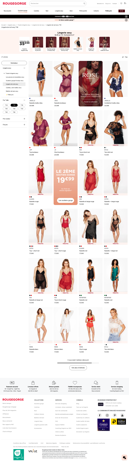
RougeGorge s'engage (9, 407)
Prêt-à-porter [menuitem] (83, 11)
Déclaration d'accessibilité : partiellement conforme (89, 443)
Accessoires (38, 428)
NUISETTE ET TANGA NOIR (36, 300)
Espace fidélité (59, 424)
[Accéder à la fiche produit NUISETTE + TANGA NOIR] (116, 227)
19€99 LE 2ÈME (22, 12)
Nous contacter (7, 421)
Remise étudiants (60, 435)
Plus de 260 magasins (9, 410)
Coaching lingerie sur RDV (63, 428)
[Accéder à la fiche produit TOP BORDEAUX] (41, 128)
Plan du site (65, 446)
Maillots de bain (39, 417)
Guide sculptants (81, 424)
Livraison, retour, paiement (63, 407)
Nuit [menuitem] (47, 11)
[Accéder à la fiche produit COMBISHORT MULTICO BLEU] (116, 79)
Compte (115, 3)
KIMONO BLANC (58, 349)
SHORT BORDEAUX (59, 152)
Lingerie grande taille (40, 424)
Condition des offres (19, 443)
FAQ (56, 421)
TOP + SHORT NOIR (34, 251)
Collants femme (39, 414)
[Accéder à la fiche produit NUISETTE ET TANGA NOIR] (41, 276)
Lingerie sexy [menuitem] (59, 11)
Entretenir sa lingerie (82, 432)
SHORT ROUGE (83, 349)
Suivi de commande (61, 410)
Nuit (35, 410)
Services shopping (61, 403)
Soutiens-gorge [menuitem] (22, 10)
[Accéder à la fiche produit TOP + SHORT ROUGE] (66, 227)
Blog (77, 403)
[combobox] (57, 3)
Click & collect (59, 432)
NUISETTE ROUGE (34, 201)
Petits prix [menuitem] (108, 11)
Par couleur (6, 119)
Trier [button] (126, 57)
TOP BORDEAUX (33, 152)
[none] (14, 73)
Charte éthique (7, 431)
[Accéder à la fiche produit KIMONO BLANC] (66, 325)
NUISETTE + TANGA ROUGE (111, 201)
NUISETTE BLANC (33, 349)
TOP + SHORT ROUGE (60, 251)
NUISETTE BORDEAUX (60, 103)
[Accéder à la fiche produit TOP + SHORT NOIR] (41, 227)
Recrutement (7, 417)
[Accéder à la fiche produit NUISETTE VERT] (116, 276)
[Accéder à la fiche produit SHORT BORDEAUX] (66, 128)
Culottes (36, 407)
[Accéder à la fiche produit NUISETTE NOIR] (91, 227)
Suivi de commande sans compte (64, 414)
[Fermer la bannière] (126, 20)
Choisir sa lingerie (81, 414)
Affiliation (6, 414)
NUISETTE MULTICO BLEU (35, 103)
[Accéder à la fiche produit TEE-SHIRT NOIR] (116, 128)
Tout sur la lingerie (82, 407)
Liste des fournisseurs (9, 428)
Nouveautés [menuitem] (7, 11)
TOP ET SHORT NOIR (84, 152)
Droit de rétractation (61, 417)
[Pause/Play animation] (126, 16)
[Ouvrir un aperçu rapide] (50, 63)
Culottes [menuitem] (36, 11)
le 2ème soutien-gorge (64, 20)
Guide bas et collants (83, 417)
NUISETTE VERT (108, 300)
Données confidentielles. (80, 457)
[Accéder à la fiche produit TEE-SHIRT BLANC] (116, 325)
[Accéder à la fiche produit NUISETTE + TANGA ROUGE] (116, 177)
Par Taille (6, 100)
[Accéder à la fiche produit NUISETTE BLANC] (41, 325)
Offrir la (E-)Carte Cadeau (114, 403)
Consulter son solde (112, 405)
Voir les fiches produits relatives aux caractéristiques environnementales (36, 446)
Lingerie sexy (7, 68)
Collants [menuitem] (96, 11)
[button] (50, 63)
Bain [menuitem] (71, 11)
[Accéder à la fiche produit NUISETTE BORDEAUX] (66, 79)
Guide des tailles (81, 410)
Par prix (5, 125)
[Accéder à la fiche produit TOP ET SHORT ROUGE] (66, 276)
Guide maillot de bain (83, 421)
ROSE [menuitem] (121, 11)
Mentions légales (51, 443)
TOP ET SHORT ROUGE (60, 300)
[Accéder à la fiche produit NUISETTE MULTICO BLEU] (41, 79)
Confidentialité (33, 443)
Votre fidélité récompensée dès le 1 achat (65, 15)
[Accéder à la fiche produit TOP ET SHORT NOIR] (91, 128)
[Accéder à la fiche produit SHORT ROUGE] (91, 325)
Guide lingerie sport (82, 428)
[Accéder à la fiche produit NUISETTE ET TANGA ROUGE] (91, 177)
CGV (42, 443)
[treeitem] (12, 73)
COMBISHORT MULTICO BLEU (112, 103)
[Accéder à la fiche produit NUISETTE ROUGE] (41, 177)
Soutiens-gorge (39, 403)
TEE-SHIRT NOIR (108, 152)
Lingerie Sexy (38, 421)
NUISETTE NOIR (83, 251)
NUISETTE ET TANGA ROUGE (86, 201)
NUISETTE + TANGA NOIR (111, 251)
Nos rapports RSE (8, 424)
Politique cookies (65, 443)
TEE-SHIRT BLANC (109, 349)
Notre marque (7, 403)
